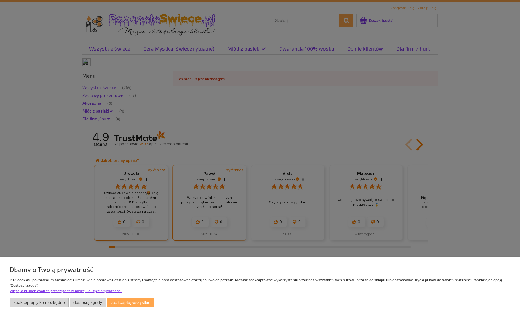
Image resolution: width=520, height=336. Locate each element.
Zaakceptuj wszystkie (130, 302)
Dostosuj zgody (87, 302)
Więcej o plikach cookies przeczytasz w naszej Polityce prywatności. (66, 290)
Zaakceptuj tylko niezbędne (39, 302)
